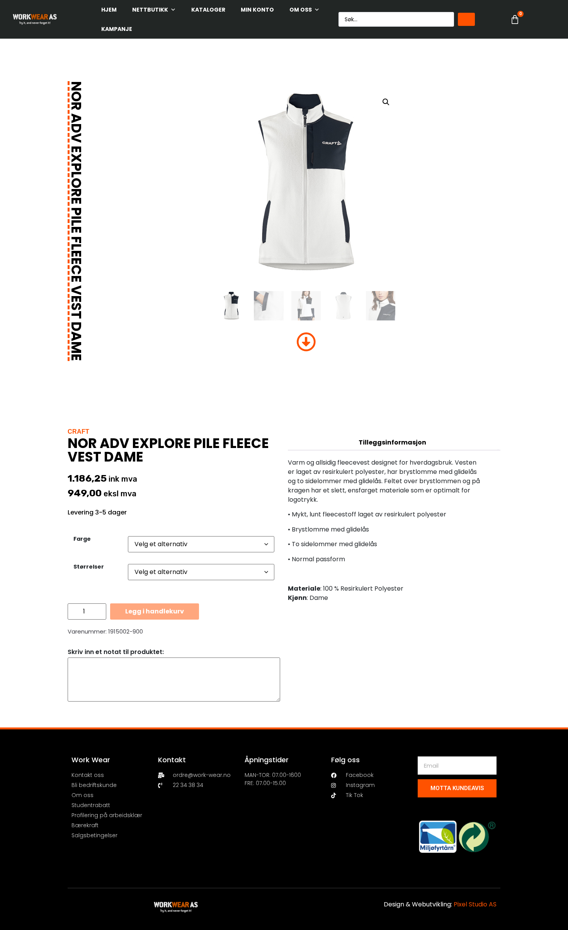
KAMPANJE (116, 29)
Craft (78, 431)
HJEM (109, 10)
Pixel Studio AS (475, 904)
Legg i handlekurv (154, 611)
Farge (82, 539)
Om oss (300, 10)
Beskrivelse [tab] (392, 426)
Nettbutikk (150, 10)
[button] (386, 102)
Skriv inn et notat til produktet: (116, 652)
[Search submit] (466, 19)
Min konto (257, 10)
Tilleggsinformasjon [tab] (392, 442)
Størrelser (88, 566)
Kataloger (208, 10)
